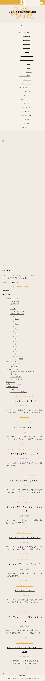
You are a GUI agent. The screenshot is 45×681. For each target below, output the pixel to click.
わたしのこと (24, 87)
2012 (17, 349)
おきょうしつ (27, 79)
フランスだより (27, 107)
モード (27, 52)
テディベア (26, 48)
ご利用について (12, 387)
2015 (17, 341)
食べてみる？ (16, 475)
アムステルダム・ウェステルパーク (24, 538)
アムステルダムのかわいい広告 (25, 454)
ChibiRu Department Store (22, 11)
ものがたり (26, 91)
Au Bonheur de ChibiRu (20, 286)
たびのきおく (27, 119)
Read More (24, 417)
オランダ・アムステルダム (24, 396)
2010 (17, 354)
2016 (17, 339)
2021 (17, 326)
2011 (16, 351)
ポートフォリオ (24, 32)
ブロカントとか (27, 115)
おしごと (26, 103)
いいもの (26, 111)
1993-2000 (19, 359)
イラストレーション (27, 56)
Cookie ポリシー (16, 389)
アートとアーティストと (15, 449)
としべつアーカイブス (26, 60)
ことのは (26, 123)
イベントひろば (24, 75)
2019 (17, 331)
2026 (28, 64)
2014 (17, 344)
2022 (17, 324)
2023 (17, 321)
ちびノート (24, 99)
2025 (28, 68)
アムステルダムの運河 (25, 591)
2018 (17, 334)
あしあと (26, 95)
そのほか (29, 71)
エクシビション (16, 377)
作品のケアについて (14, 384)
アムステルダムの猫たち (25, 427)
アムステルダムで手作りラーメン (25, 481)
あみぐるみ (26, 40)
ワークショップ (27, 83)
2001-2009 (19, 356)
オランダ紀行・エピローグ (25, 401)
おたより (25, 127)
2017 (17, 336)
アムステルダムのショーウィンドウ (24, 564)
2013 (17, 346)
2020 (17, 329)
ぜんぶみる (26, 36)
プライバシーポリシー (18, 392)
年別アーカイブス (17, 314)
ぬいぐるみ (26, 44)
